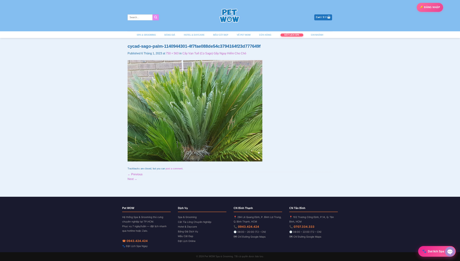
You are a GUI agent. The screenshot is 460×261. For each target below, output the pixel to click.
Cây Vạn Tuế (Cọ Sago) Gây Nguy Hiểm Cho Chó (214, 53)
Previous (135, 174)
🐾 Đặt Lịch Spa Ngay (135, 246)
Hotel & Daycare (187, 226)
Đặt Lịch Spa (291, 35)
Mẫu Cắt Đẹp (185, 236)
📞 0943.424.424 (246, 226)
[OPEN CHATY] (450, 251)
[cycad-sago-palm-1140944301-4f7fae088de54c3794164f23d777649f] (195, 110)
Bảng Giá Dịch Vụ (188, 231)
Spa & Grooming (187, 217)
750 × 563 (172, 53)
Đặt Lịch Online (187, 241)
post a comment (174, 168)
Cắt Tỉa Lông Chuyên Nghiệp (194, 221)
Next (132, 179)
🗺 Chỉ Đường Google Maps (250, 236)
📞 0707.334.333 (301, 226)
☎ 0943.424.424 (135, 241)
